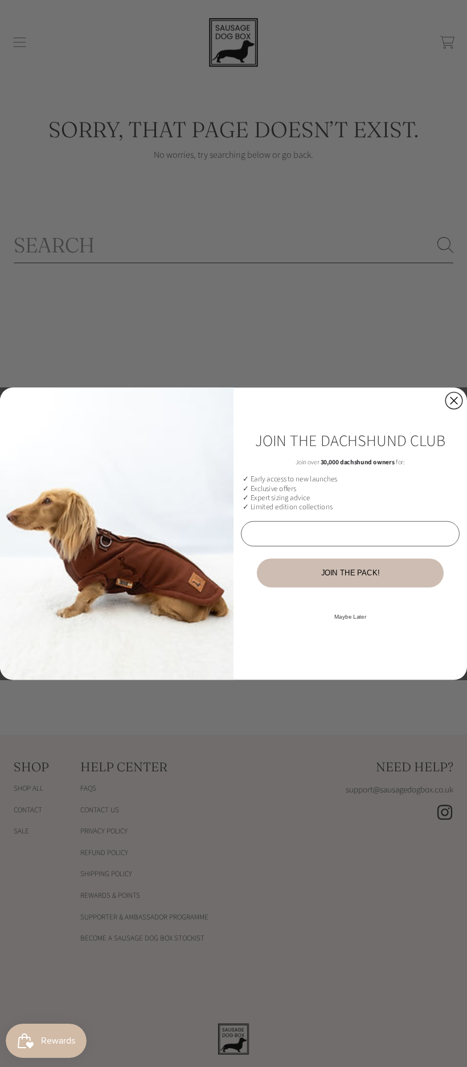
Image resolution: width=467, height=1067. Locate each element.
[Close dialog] (453, 400)
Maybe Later (350, 617)
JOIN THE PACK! (350, 573)
